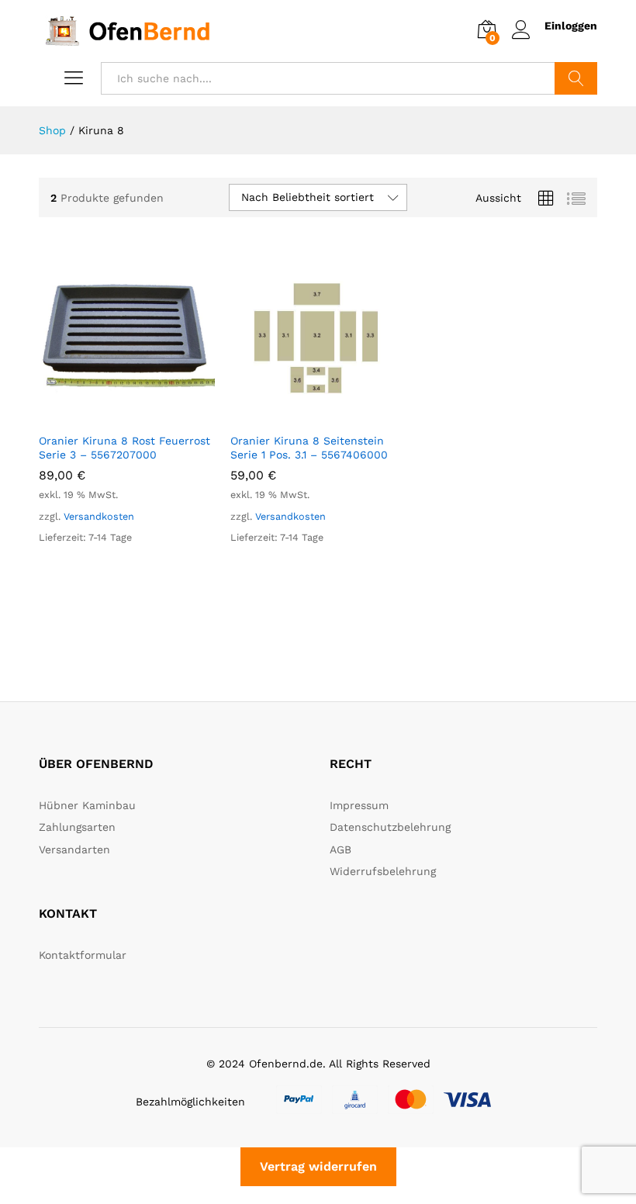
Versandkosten (99, 516)
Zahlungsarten (77, 827)
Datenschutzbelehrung (390, 827)
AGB (340, 849)
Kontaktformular (82, 955)
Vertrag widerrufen (318, 1166)
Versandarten (74, 849)
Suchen (576, 78)
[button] (108, 415)
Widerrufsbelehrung (383, 871)
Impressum (359, 805)
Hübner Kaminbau (87, 805)
